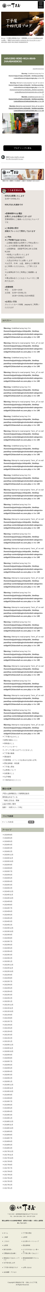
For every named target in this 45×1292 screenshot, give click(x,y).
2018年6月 (8, 1141)
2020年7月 (8, 1061)
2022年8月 (8, 978)
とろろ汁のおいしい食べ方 (31, 1251)
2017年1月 (8, 1188)
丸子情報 (7, 777)
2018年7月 (8, 1138)
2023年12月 (8, 928)
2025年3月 (8, 885)
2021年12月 (8, 1005)
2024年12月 (8, 891)
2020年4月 (8, 1071)
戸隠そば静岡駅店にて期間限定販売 (15, 793)
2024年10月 (8, 898)
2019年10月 (8, 1091)
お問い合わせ (27, 1267)
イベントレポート (11, 747)
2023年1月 (8, 961)
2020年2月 (8, 1078)
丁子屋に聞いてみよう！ (31, 1253)
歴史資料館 (26, 1245)
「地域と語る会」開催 (10, 800)
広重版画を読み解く (10, 1253)
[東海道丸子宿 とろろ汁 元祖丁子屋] (11, 7)
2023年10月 (8, 931)
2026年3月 (8, 848)
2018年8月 (8, 1135)
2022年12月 (8, 965)
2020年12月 (8, 1045)
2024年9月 (8, 901)
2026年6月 (8, 838)
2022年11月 (8, 968)
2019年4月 (8, 1111)
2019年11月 (8, 1088)
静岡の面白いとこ (11, 740)
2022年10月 (8, 971)
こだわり (6, 1241)
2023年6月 (8, 945)
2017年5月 (8, 1175)
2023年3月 (8, 955)
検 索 (31, 822)
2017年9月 (8, 1161)
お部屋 (6, 1245)
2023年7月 (8, 941)
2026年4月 (8, 845)
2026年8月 (8, 835)
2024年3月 (8, 921)
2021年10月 (8, 1011)
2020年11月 (8, 1048)
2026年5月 (8, 841)
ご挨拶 (6, 1237)
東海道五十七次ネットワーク (11, 1259)
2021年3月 (8, 1035)
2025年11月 (8, 858)
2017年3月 (8, 1181)
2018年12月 (8, 1121)
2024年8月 (8, 905)
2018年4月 (8, 1148)
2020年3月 (8, 1075)
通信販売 (7, 757)
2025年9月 (8, 865)
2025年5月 (8, 878)
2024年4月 (8, 918)
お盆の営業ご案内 (9, 804)
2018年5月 (8, 1145)
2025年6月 (8, 875)
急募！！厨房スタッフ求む (12, 807)
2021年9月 (8, 1015)
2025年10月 (8, 861)
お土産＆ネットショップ (31, 1241)
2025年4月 (8, 881)
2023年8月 (8, 938)
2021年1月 (8, 1041)
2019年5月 (8, 1108)
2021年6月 (8, 1025)
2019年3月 (8, 1115)
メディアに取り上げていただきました (18, 750)
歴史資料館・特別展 (11, 763)
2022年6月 (8, 985)
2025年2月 (8, 888)
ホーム (6, 1233)
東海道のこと (9, 743)
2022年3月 (8, 995)
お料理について (10, 770)
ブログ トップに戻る (22, 148)
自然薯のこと (9, 773)
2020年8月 (8, 1058)
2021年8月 (8, 1018)
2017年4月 (8, 1178)
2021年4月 (8, 1031)
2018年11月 (8, 1125)
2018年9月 (8, 1131)
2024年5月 (8, 915)
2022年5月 (8, 988)
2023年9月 (8, 935)
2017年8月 (8, 1165)
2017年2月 (8, 1185)
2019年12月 (8, 1085)
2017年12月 (8, 1151)
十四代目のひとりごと (12, 780)
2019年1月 (8, 1118)
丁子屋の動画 (9, 753)
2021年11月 (8, 1008)
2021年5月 (8, 1028)
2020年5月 (8, 1068)
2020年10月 (8, 1051)
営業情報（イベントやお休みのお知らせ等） (21, 760)
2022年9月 (8, 975)
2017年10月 (8, 1158)
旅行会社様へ (8, 1249)
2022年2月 (8, 998)
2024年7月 (8, 908)
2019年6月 (8, 1105)
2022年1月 (8, 1001)
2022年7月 (8, 981)
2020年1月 (8, 1081)
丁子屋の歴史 (27, 1233)
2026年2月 (8, 851)
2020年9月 (8, 1055)
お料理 (25, 1237)
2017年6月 (8, 1171)
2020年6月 (8, 1065)
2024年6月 (8, 911)
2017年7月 (8, 1168)
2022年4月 (8, 991)
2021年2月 (8, 1038)
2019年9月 (8, 1095)
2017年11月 (8, 1155)
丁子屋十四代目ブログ (11, 1267)
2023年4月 (8, 951)
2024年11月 (8, 895)
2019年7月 (8, 1101)
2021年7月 (8, 1021)
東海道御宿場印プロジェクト (31, 1259)
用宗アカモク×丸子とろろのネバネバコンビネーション (15, 158)
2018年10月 (8, 1128)
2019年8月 (8, 1098)
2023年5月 (8, 948)
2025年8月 (8, 868)
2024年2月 (8, 925)
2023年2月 (8, 958)
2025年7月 (8, 871)
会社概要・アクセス (10, 1272)
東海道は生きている (10, 797)
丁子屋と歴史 (9, 767)
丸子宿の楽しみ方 (9, 1263)
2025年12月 (8, 855)
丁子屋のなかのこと (11, 737)
